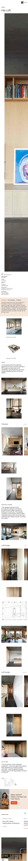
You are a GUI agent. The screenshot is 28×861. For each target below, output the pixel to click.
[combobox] (4, 859)
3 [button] (24, 672)
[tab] (4, 300)
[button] (25, 814)
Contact (14, 802)
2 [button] (24, 424)
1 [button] (23, 424)
